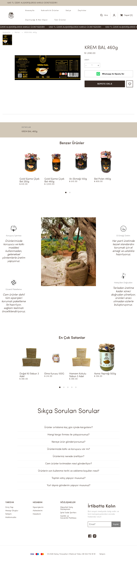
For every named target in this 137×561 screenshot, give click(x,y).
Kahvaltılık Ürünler (50, 10)
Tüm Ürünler (60, 20)
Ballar (17, 32)
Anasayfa (29, 10)
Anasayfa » (9, 32)
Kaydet (116, 524)
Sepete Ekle (104, 84)
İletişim (102, 554)
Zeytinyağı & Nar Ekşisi (36, 20)
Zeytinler (82, 10)
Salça (68, 10)
